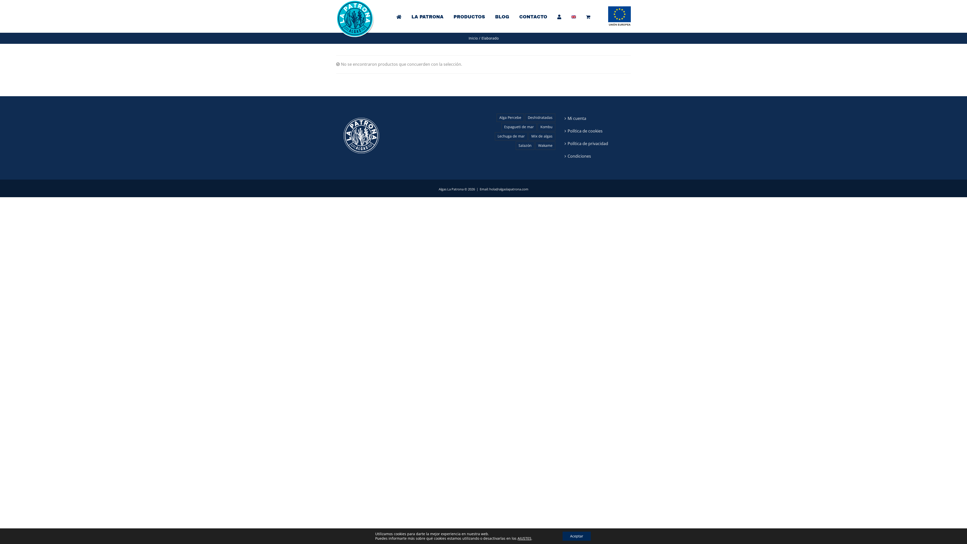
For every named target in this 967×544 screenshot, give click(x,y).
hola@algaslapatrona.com (508, 189)
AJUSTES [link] (524, 538)
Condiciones (579, 156)
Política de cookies (585, 131)
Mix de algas (541, 136)
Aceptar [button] (576, 536)
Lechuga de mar (511, 136)
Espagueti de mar (519, 126)
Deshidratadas (540, 117)
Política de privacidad (588, 143)
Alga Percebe (510, 117)
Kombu (546, 126)
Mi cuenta (577, 118)
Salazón (525, 145)
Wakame (545, 145)
